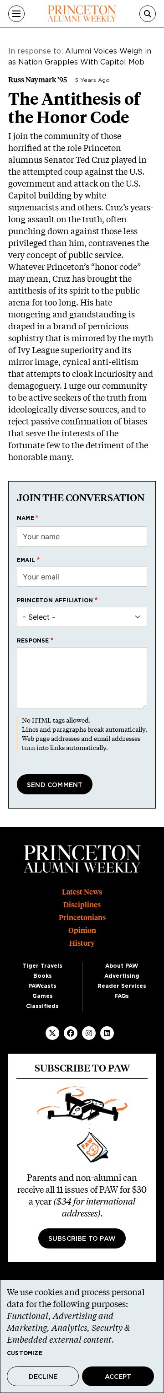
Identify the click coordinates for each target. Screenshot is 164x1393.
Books (42, 976)
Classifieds (42, 1006)
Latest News (82, 892)
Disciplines (82, 904)
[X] (52, 1033)
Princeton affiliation (55, 600)
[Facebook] (70, 1033)
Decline (43, 1377)
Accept (118, 1377)
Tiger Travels (42, 966)
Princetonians (82, 917)
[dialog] (82, 1336)
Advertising (121, 976)
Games (42, 996)
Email (26, 560)
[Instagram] (89, 1033)
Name (25, 518)
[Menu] (16, 13)
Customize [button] (24, 1353)
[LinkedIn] (107, 1033)
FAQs (121, 996)
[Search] (147, 13)
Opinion (82, 930)
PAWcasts (42, 986)
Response (33, 640)
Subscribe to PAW (82, 1239)
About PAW (121, 966)
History (82, 943)
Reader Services (121, 986)
